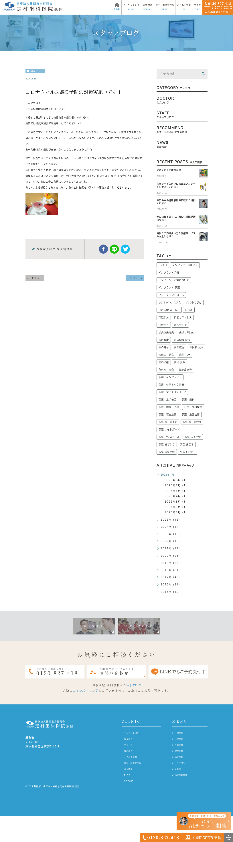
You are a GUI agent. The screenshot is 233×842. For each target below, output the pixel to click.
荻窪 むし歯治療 (192, 422)
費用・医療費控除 (132, 763)
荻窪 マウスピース (169, 437)
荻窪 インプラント (170, 377)
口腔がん (164, 317)
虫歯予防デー (187, 452)
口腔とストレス (183, 317)
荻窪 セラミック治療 (171, 384)
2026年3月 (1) (176, 501)
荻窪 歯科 (188, 399)
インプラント (181, 763)
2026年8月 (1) (176, 480)
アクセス (128, 745)
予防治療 (179, 745)
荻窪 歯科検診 (193, 407)
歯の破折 (179, 347)
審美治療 (179, 751)
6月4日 (163, 265)
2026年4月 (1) (176, 496)
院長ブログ (94, 626)
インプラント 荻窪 (169, 287)
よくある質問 (130, 757)
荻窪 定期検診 (167, 399)
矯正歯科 (179, 757)
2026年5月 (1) (176, 491)
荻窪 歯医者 (187, 444)
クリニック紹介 (131, 733)
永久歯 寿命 (166, 369)
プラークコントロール (171, 295)
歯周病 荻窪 (166, 354)
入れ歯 (178, 769)
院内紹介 (128, 751)
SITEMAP (128, 781)
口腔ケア (164, 325)
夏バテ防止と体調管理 (169, 170)
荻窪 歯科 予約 (169, 407)
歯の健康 (164, 340)
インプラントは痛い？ (185, 265)
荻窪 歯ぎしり (167, 444)
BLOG (127, 775)
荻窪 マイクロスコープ (172, 392)
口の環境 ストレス (169, 310)
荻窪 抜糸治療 (193, 437)
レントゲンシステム (170, 302)
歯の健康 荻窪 (182, 340)
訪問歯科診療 (181, 775)
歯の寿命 (164, 347)
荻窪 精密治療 (167, 414)
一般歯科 (179, 733)
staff (33, 71)
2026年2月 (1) (176, 507)
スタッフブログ (139, 626)
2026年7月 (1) (176, 485)
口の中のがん (194, 302)
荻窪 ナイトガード (169, 429)
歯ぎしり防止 (186, 332)
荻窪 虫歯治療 (191, 414)
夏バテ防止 (180, 325)
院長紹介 (128, 739)
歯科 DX (184, 354)
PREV (36, 278)
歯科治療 (164, 362)
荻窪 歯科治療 (167, 452)
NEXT (133, 278)
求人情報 (128, 769)
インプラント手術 (169, 272)
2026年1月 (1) (176, 512)
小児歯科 (179, 739)
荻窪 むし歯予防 (168, 422)
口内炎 (189, 310)
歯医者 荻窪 (196, 347)
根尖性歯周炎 (166, 332)
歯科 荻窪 (179, 362)
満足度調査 (185, 369)
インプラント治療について (174, 280)
